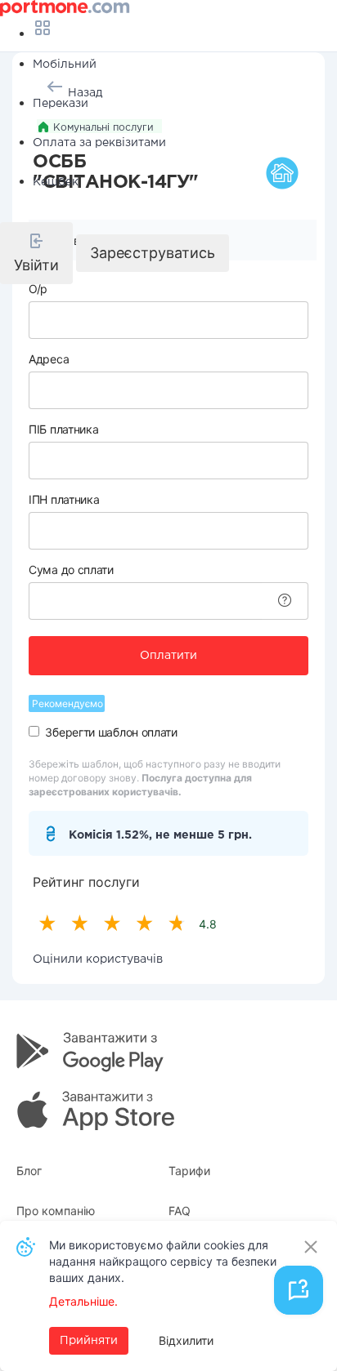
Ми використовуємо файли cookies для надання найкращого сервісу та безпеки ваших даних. (162, 1261)
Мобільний (65, 64)
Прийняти (89, 1341)
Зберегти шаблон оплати (111, 732)
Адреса (49, 359)
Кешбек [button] (56, 182)
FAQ (179, 1210)
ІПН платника (64, 499)
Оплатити (168, 656)
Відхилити (186, 1340)
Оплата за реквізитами (99, 143)
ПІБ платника (63, 429)
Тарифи (189, 1170)
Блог (29, 1170)
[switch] (34, 731)
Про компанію (55, 1210)
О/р (38, 289)
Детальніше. (83, 1301)
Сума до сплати (71, 569)
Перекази (60, 104)
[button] (36, 253)
